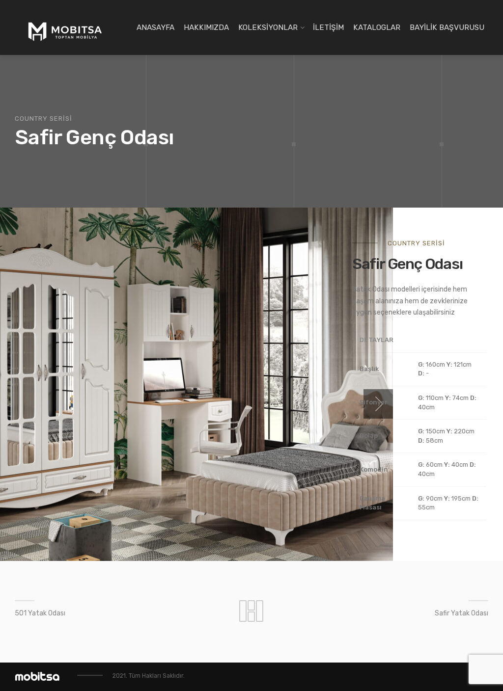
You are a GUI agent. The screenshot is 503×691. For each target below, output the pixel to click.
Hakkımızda (206, 27)
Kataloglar (376, 27)
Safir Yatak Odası (461, 613)
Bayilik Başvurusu (447, 27)
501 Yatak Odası (40, 613)
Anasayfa (155, 27)
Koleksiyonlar (268, 27)
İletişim (328, 27)
